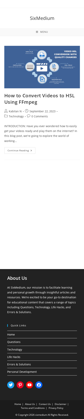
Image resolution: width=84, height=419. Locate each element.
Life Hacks (13, 357)
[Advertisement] (42, 210)
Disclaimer (60, 404)
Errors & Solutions (19, 364)
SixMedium (42, 18)
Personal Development (22, 372)
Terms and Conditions (33, 408)
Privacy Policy (56, 408)
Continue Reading (21, 151)
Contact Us (45, 404)
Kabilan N (15, 111)
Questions (14, 342)
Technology (16, 116)
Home (11, 334)
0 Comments (39, 116)
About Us (30, 404)
